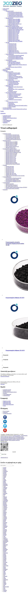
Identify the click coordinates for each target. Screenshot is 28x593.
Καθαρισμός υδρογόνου (13, 84)
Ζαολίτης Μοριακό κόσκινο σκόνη (8, 436)
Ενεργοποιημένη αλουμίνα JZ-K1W (15, 16)
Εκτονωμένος (11, 103)
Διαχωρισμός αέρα (9, 79)
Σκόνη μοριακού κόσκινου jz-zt (14, 23)
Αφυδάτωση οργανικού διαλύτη (15, 99)
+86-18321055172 (4, 442)
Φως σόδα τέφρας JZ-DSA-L (14, 63)
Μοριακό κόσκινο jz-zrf (13, 34)
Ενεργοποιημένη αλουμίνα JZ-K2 (15, 13)
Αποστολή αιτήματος (5, 376)
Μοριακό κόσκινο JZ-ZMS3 (14, 19)
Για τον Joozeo (6, 109)
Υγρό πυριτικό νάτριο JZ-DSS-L (15, 67)
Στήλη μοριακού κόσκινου (14, 440)
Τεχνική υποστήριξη (7, 107)
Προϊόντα (5, 9)
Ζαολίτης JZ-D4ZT (12, 61)
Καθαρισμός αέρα (9, 85)
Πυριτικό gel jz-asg (12, 43)
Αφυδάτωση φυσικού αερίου (14, 95)
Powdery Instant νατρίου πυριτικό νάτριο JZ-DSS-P (16, 187)
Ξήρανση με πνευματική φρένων (15, 76)
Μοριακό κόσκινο (9, 18)
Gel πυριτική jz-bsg (12, 44)
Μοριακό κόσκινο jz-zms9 (13, 22)
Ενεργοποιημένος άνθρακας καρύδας (8, 439)
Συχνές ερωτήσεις (7, 69)
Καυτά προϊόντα (17, 435)
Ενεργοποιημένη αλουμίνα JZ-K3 (15, 14)
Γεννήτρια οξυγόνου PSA (13, 83)
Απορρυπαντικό (9, 60)
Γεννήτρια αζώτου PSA (13, 82)
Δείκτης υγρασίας (12, 106)
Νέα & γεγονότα (12, 109)
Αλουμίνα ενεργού (10, 11)
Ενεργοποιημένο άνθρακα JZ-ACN (15, 57)
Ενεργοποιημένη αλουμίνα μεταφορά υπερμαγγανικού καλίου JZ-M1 (16, 56)
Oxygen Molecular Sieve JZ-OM (15, 28)
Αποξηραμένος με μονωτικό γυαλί (15, 77)
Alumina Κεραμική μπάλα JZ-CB (15, 15)
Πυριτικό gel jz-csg (12, 46)
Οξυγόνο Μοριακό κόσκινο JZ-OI (15, 27)
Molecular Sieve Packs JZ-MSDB (15, 41)
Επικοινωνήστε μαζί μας (22, 109)
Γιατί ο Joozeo (6, 8)
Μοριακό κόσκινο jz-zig (13, 39)
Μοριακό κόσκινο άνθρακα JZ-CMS (15, 29)
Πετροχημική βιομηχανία (11, 92)
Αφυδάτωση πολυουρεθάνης (14, 74)
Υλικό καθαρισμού (10, 54)
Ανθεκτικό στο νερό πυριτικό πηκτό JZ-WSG (17, 53)
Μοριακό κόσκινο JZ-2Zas (13, 32)
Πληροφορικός (24, 435)
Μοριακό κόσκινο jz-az (13, 25)
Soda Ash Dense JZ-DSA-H (14, 62)
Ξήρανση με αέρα (9, 71)
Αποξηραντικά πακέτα (13, 78)
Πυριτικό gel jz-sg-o (12, 49)
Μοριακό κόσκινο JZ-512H (14, 30)
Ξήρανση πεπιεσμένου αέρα (14, 72)
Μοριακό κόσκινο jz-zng (13, 35)
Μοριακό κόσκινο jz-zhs (13, 37)
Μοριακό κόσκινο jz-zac (13, 36)
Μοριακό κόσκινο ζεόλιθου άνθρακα (16, 437)
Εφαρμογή (5, 70)
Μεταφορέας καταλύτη (13, 102)
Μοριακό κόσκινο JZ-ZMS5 (14, 21)
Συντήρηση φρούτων (12, 91)
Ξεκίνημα (2, 384)
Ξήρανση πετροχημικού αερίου (14, 93)
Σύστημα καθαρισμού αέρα (14, 81)
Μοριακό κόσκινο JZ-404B (14, 40)
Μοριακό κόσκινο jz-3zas (13, 33)
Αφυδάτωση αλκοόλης (13, 96)
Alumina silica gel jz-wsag (13, 51)
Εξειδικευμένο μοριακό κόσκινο (12, 26)
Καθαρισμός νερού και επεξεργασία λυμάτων (17, 105)
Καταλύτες (8, 68)
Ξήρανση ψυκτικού (12, 75)
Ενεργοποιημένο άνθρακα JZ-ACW (15, 58)
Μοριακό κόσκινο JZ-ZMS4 (14, 20)
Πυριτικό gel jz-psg (12, 47)
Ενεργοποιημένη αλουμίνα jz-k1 (15, 12)
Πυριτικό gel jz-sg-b (12, 48)
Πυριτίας (7, 42)
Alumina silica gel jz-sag (13, 50)
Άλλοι (7, 100)
